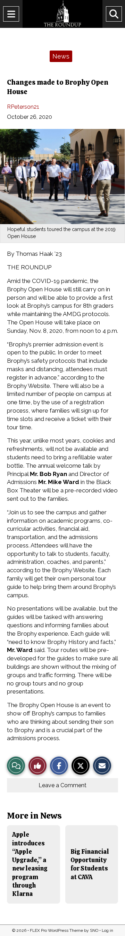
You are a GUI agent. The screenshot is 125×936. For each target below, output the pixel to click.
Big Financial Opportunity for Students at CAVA (89, 864)
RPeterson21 (23, 106)
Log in (107, 930)
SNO (94, 930)
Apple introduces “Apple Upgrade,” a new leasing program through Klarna (30, 864)
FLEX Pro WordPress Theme (56, 930)
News (60, 56)
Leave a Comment (62, 785)
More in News (34, 815)
